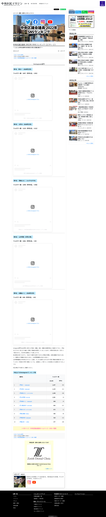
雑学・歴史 (16, 503)
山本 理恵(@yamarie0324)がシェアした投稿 (33, 286)
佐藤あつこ (27, 401)
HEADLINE (34, 3)
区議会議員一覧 (38, 496)
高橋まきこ (27, 393)
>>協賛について (48, 468)
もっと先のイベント (39, 511)
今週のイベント (38, 504)
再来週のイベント (38, 509)
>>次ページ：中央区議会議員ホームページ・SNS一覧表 (39, 428)
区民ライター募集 (59, 496)
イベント (15, 498)
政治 (14, 508)
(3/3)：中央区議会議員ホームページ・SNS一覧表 (25, 58)
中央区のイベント (43, 3)
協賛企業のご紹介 (59, 503)
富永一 (25, 385)
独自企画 (15, 505)
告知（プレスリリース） (40, 501)
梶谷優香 (25, 413)
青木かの (26, 409)
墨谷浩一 (25, 422)
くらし (15, 496)
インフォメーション (80, 494)
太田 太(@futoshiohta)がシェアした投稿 (33, 173)
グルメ (15, 501)
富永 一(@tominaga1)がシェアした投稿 (33, 118)
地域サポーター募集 (59, 501)
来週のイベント (38, 506)
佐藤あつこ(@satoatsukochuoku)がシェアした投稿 (32, 342)
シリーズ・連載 (17, 13)
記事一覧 (26, 3)
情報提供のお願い (59, 498)
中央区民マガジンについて (61, 494)
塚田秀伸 (26, 418)
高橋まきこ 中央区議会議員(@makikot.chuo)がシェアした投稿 (33, 229)
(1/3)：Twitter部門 (18, 55)
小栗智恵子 (27, 405)
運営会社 (56, 505)
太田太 (25, 389)
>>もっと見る (89, 76)
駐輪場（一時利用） (39, 498)
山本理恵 (26, 397)
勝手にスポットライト (28, 13)
